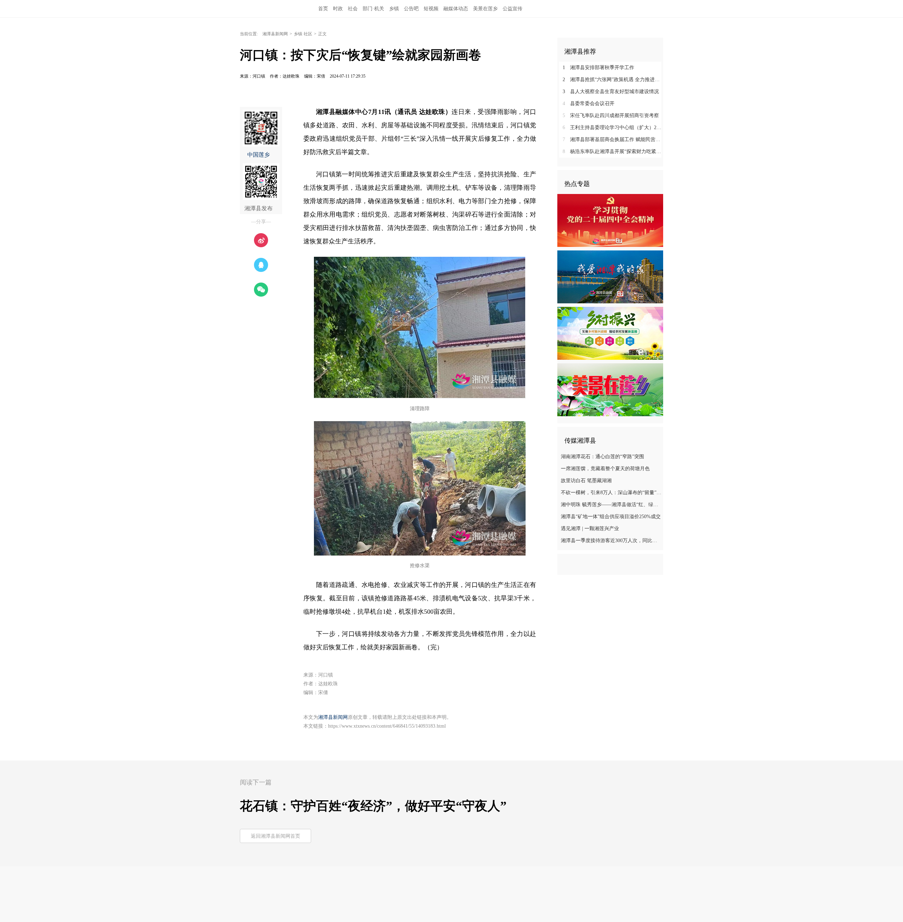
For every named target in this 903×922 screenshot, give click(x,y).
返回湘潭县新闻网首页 (275, 836)
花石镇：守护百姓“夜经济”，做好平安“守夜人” (373, 806)
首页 (323, 8)
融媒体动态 (455, 8)
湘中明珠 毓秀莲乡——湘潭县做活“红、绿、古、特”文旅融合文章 (611, 504)
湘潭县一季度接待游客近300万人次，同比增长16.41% (611, 540)
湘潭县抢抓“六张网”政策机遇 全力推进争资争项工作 (613, 79)
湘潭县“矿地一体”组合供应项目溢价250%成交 (611, 516)
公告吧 (411, 8)
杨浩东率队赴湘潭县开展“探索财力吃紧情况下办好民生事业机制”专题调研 (613, 151)
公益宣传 (512, 8)
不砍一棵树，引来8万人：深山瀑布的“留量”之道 (611, 492)
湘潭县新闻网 (275, 33)
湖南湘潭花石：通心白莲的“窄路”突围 (602, 456)
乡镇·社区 (303, 33)
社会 (353, 8)
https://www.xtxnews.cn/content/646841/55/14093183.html (387, 726)
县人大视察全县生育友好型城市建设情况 (611, 91)
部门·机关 (373, 8)
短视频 (431, 8)
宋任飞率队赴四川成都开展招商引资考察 (611, 115)
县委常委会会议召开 (588, 103)
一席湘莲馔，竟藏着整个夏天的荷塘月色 (605, 468)
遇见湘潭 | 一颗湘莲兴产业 (590, 528)
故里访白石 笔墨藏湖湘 (586, 480)
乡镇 (394, 8)
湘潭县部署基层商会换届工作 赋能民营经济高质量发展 (613, 139)
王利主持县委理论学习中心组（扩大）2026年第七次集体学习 (613, 127)
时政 (338, 8)
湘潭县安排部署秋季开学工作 (598, 67)
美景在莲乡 (485, 8)
